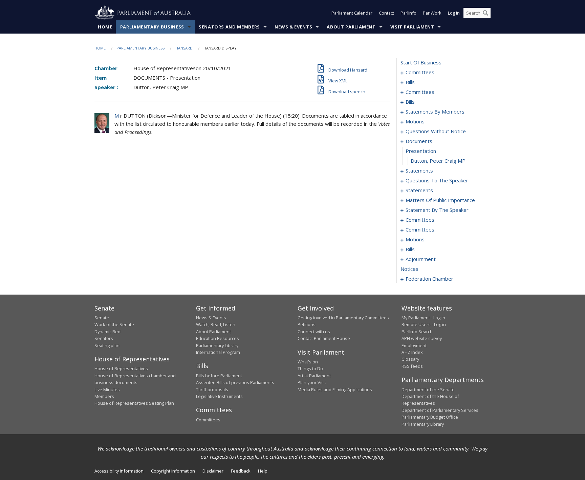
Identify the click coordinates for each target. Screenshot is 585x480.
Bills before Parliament (219, 376)
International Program (218, 352)
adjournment (421, 259)
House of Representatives (121, 368)
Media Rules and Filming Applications (335, 389)
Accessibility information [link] (119, 471)
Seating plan (107, 345)
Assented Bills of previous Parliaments (235, 382)
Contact (386, 13)
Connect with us (314, 331)
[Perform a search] (485, 13)
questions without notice (436, 131)
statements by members (435, 111)
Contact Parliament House (324, 338)
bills (410, 82)
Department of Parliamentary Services (440, 410)
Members (104, 396)
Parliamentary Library (217, 345)
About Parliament (351, 27)
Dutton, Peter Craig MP (438, 160)
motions (415, 121)
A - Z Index (412, 352)
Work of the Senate (114, 324)
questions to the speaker (437, 180)
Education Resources (217, 338)
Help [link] (262, 471)
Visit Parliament (412, 27)
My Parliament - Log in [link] (423, 318)
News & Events (293, 27)
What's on (308, 362)
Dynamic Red (107, 331)
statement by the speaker (437, 209)
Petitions (307, 324)
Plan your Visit (312, 382)
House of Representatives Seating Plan (134, 403)
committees (420, 72)
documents (419, 141)
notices (409, 268)
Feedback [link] (241, 471)
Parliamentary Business (152, 27)
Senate (101, 318)
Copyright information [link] (173, 471)
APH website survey (422, 338)
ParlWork (432, 13)
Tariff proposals (212, 389)
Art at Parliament (314, 376)
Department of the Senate (428, 389)
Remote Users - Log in (424, 324)
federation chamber (429, 278)
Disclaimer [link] (212, 471)
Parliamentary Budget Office (430, 417)
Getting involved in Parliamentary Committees (343, 318)
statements (419, 170)
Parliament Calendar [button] (351, 13)
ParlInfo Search (417, 331)
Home (105, 27)
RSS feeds (412, 366)
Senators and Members (229, 27)
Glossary (410, 359)
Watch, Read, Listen (215, 324)
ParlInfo (408, 13)
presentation (421, 150)
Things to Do (310, 368)
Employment (414, 345)
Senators (103, 338)
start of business (420, 62)
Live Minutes (107, 389)
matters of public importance (440, 200)
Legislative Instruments (219, 396)
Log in (454, 13)
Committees (208, 420)
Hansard (184, 48)
